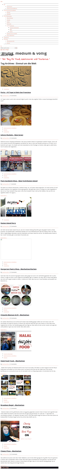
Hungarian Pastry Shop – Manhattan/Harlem (18, 269)
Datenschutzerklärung (12, 8)
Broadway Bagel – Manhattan (12, 405)
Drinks (8, 22)
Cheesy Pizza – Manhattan (11, 451)
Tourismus (6, 37)
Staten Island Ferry (8, 223)
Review (8, 12)
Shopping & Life (10, 41)
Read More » (4, 103)
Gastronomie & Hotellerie (10, 10)
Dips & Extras (10, 18)
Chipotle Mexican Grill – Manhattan (15, 315)
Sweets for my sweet (12, 33)
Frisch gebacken (10, 35)
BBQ (11, 29)
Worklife (9, 14)
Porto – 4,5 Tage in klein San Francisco (16, 92)
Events (8, 43)
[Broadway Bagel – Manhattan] (16, 395)
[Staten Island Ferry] (16, 217)
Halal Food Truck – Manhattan (13, 361)
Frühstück (9, 24)
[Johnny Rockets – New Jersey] (16, 125)
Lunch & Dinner (10, 25)
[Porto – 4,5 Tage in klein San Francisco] (16, 86)
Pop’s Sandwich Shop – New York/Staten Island (19, 181)
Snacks (8, 20)
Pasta (11, 31)
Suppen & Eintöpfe (14, 27)
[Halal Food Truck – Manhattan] (16, 351)
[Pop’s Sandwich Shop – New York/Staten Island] (16, 171)
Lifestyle (6, 39)
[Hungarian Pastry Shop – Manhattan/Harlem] (16, 259)
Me (4, 4)
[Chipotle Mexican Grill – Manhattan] (16, 305)
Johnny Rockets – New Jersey (12, 135)
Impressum (9, 6)
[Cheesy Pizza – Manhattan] (16, 441)
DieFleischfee (5, 95)
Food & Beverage (8, 16)
